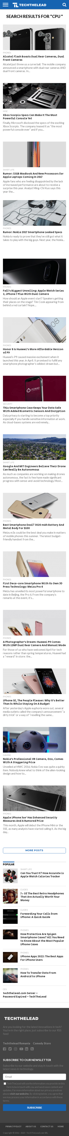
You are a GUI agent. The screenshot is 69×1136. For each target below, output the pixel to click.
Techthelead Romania (16, 1043)
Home (61, 1126)
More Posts (34, 850)
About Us (31, 1126)
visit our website (19, 1093)
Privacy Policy (13, 1126)
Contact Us (46, 1126)
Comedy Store (42, 1043)
